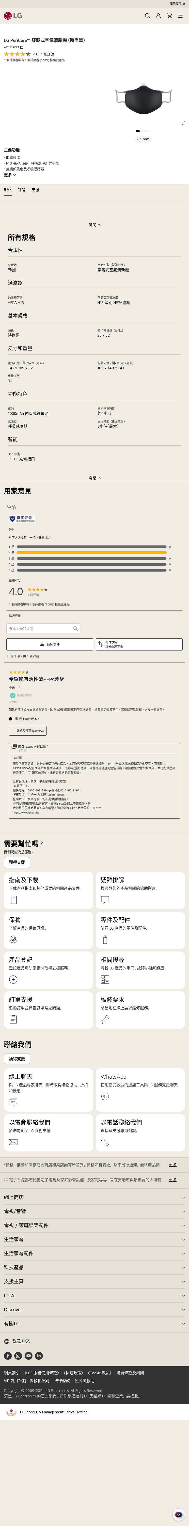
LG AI (10, 1296)
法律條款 (62, 1380)
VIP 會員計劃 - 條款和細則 (26, 1380)
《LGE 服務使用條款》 (42, 1373)
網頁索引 (12, 1373)
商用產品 (176, 4)
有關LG (11, 1324)
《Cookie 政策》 (99, 1373)
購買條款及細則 (130, 1373)
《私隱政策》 (73, 1373)
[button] (148, 16)
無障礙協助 (84, 1380)
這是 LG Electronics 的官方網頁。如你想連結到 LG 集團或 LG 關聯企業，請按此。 (72, 1396)
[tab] (8, 190)
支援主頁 (14, 1281)
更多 (8, 175)
